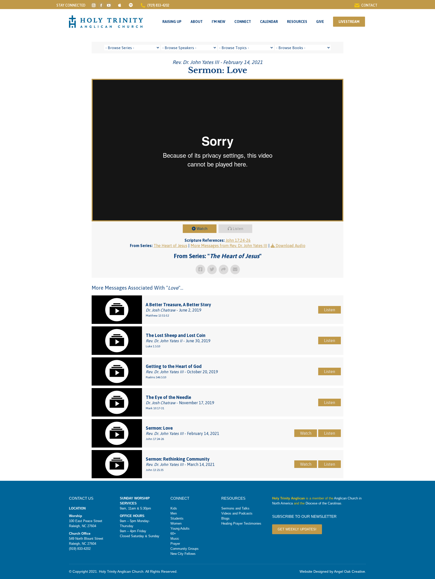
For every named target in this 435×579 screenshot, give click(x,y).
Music (174, 538)
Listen (238, 228)
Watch (202, 228)
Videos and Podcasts (236, 513)
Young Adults (180, 528)
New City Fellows (183, 554)
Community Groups (184, 549)
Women (176, 523)
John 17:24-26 (238, 240)
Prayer (175, 544)
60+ (173, 533)
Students (177, 518)
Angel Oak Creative (349, 571)
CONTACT (369, 5)
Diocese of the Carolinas (323, 503)
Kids (173, 508)
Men (173, 513)
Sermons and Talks (235, 508)
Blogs (225, 518)
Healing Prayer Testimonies (241, 523)
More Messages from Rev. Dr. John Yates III (229, 245)
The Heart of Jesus (170, 245)
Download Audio (290, 245)
